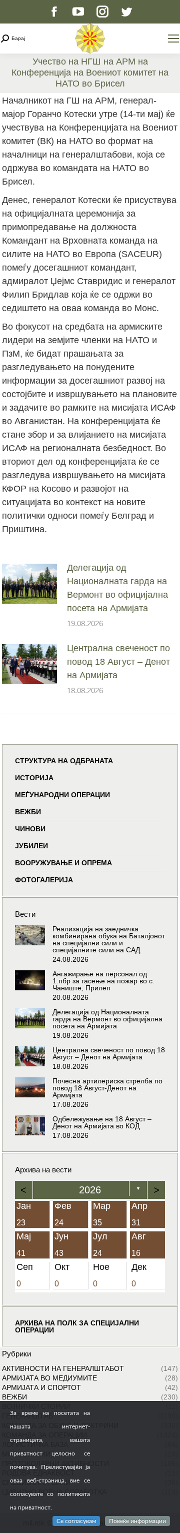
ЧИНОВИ (30, 828)
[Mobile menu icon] (173, 39)
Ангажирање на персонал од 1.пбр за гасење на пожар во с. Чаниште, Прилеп (103, 980)
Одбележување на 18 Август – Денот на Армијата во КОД (102, 1122)
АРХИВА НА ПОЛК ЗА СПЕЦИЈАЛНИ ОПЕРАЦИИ (77, 1326)
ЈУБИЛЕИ (31, 845)
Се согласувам (76, 1521)
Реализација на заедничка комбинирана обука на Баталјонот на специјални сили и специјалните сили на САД (108, 939)
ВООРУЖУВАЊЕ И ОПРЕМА (63, 862)
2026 (90, 1189)
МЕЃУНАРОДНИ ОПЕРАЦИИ (62, 794)
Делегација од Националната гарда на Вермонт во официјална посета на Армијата (117, 588)
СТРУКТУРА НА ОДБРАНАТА (64, 760)
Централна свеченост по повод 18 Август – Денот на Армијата (118, 661)
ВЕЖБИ (28, 811)
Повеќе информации (137, 1521)
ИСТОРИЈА (34, 777)
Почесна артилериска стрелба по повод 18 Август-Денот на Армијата (107, 1087)
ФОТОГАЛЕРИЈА (44, 879)
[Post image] (29, 584)
